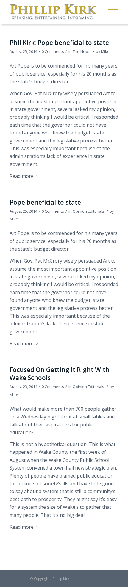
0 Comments (53, 51)
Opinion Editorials (88, 211)
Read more (22, 176)
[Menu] (110, 12)
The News (81, 51)
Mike (105, 51)
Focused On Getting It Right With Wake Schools (60, 373)
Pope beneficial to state (45, 202)
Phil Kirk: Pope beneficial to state (59, 42)
